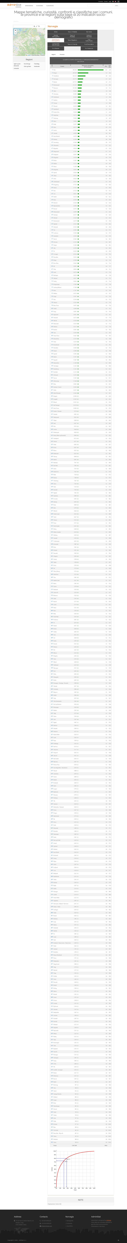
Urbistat (108, 1220)
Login (110, 1)
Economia (39, 5)
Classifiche (50, 5)
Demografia (29, 5)
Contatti (106, 1)
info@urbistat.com (46, 1226)
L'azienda (100, 1)
